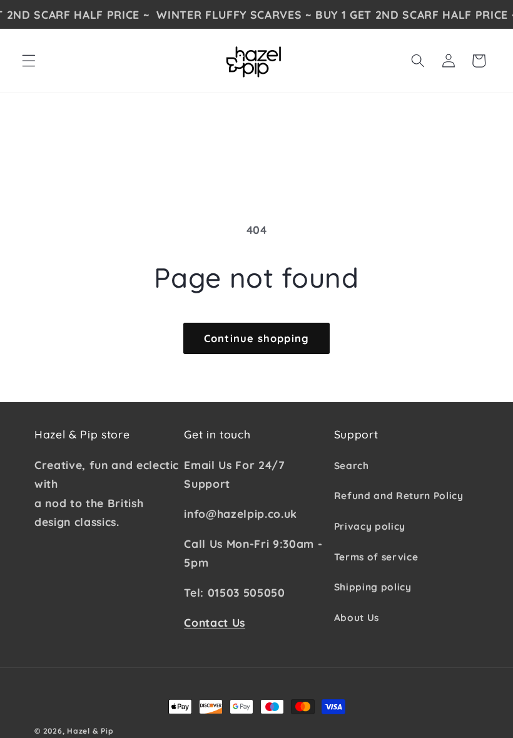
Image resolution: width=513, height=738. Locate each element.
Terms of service (376, 557)
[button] (29, 61)
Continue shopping (256, 338)
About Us (356, 618)
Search (351, 466)
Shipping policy (373, 587)
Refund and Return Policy (399, 496)
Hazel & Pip (90, 730)
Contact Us (214, 622)
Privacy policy (369, 526)
